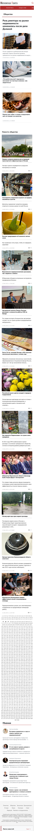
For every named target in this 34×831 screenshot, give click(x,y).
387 (24, 659)
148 (12, 631)
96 (13, 625)
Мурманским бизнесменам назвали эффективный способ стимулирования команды (14, 599)
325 (32, 651)
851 (15, 715)
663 (32, 692)
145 (5, 631)
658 (19, 692)
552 (15, 679)
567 (19, 681)
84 (23, 623)
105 (2, 626)
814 (19, 710)
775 (19, 706)
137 (17, 629)
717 (5, 700)
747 (15, 703)
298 (29, 648)
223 (5, 640)
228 (17, 640)
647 (24, 690)
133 (7, 629)
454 (29, 667)
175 (15, 634)
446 (10, 667)
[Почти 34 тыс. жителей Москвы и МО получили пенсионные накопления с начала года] (17, 339)
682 (15, 695)
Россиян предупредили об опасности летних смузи (16, 237)
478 (24, 670)
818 (29, 710)
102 (26, 625)
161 (12, 632)
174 (12, 634)
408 (12, 662)
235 (2, 642)
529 (22, 676)
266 (15, 645)
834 (5, 714)
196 (2, 637)
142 (29, 629)
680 (10, 695)
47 (14, 619)
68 (26, 621)
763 (22, 704)
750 (22, 703)
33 (21, 617)
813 (17, 710)
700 (27, 696)
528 (19, 676)
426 (24, 664)
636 (29, 689)
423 (17, 664)
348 (24, 654)
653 (7, 692)
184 (5, 635)
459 (10, 668)
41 (4, 619)
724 (22, 700)
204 (22, 637)
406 (7, 662)
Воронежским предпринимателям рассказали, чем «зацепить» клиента (16, 272)
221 (32, 639)
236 (5, 642)
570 (27, 681)
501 (17, 673)
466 (27, 668)
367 (7, 657)
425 (22, 664)
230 (22, 640)
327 (5, 653)
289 (7, 648)
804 (27, 709)
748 (17, 703)
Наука (13, 808)
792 (29, 707)
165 (22, 632)
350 (29, 654)
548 (5, 679)
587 (5, 684)
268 (19, 645)
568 (22, 681)
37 (28, 617)
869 (27, 717)
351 (32, 654)
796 (7, 709)
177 (19, 634)
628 (10, 689)
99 (18, 625)
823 (10, 712)
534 (2, 678)
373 (22, 657)
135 (12, 629)
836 (10, 714)
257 (24, 643)
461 (15, 668)
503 (22, 673)
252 (12, 643)
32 (19, 617)
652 (5, 692)
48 (16, 619)
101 (23, 625)
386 (22, 659)
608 (24, 685)
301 (5, 650)
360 (22, 656)
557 (27, 679)
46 (12, 619)
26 (9, 617)
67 (24, 621)
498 (10, 673)
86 (26, 623)
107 (7, 626)
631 (17, 689)
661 (27, 692)
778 (27, 706)
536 (7, 678)
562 (7, 681)
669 (15, 693)
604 (15, 685)
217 (22, 639)
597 (29, 684)
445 (7, 667)
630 (15, 689)
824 (12, 712)
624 (32, 687)
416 (32, 662)
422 (15, 664)
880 (22, 718)
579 (17, 682)
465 (24, 668)
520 (32, 675)
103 (28, 625)
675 (29, 693)
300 (2, 650)
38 (30, 617)
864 (15, 717)
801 (19, 709)
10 (12, 616)
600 (5, 685)
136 (15, 629)
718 (7, 700)
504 (24, 673)
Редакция (9, 810)
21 (31, 616)
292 (15, 648)
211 (7, 639)
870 (29, 717)
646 (22, 690)
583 (27, 682)
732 (10, 701)
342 (10, 654)
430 (2, 665)
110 (15, 626)
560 (2, 681)
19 (28, 616)
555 (22, 679)
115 (27, 626)
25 (7, 617)
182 (32, 634)
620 (22, 687)
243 (22, 642)
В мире (6, 808)
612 (2, 687)
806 (32, 709)
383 (15, 659)
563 (10, 681)
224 (7, 640)
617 (15, 687)
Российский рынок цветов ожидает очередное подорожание (16, 393)
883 (29, 718)
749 (19, 703)
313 (2, 651)
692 (7, 696)
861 (7, 717)
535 (5, 678)
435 (15, 665)
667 (10, 693)
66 (22, 621)
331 (15, 653)
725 (24, 700)
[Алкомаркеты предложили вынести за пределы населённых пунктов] (17, 184)
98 (17, 625)
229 (19, 640)
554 (19, 679)
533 (32, 676)
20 (29, 616)
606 (19, 685)
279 (15, 646)
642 (12, 690)
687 (27, 695)
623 (29, 687)
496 (5, 673)
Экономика (20, 805)
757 (7, 704)
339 (2, 654)
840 (19, 714)
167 (27, 632)
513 (15, 675)
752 (27, 703)
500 (15, 673)
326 (2, 653)
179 (24, 634)
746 (12, 703)
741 (32, 701)
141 (27, 629)
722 (17, 700)
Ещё (28, 829)
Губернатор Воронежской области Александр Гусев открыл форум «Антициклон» (16, 476)
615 (10, 687)
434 (12, 665)
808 (5, 710)
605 (17, 685)
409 (15, 662)
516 (22, 675)
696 (17, 696)
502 (19, 673)
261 (2, 645)
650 (32, 690)
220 (29, 639)
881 (24, 718)
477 (22, 670)
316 (10, 651)
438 (22, 665)
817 (27, 710)
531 (27, 676)
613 (5, 687)
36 (26, 617)
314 (5, 651)
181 (29, 634)
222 (2, 640)
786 (15, 707)
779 (29, 706)
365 (2, 657)
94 (10, 625)
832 (32, 712)
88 (30, 623)
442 (32, 665)
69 (28, 621)
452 (24, 667)
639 (5, 690)
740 (29, 701)
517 (24, 675)
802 (22, 709)
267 (17, 645)
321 (22, 651)
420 (10, 664)
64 (19, 621)
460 (12, 668)
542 (22, 678)
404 (2, 662)
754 (32, 703)
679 (7, 695)
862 (10, 717)
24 (5, 617)
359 (19, 656)
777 (24, 706)
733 (12, 701)
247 (32, 642)
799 (15, 709)
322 (24, 651)
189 (17, 635)
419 (7, 664)
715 (32, 698)
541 (19, 678)
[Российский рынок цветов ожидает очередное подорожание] (17, 379)
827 (19, 712)
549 (7, 679)
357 (15, 656)
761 (17, 704)
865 (17, 717)
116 (29, 626)
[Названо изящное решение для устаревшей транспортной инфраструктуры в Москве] (17, 146)
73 (4, 623)
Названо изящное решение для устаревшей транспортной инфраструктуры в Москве (15, 160)
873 (5, 718)
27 (11, 617)
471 (7, 670)
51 (21, 619)
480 (29, 670)
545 (29, 678)
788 (19, 707)
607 (22, 685)
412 (22, 662)
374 (24, 657)
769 (5, 706)
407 (10, 662)
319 (17, 651)
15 (21, 616)
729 (2, 701)
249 (5, 643)
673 (24, 693)
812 (15, 710)
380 (7, 659)
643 (15, 690)
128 (27, 628)
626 (5, 689)
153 (24, 631)
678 (5, 695)
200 (12, 637)
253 (15, 643)
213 (12, 639)
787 (17, 707)
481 (32, 670)
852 (17, 715)
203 (19, 637)
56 (30, 619)
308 (22, 650)
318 (15, 651)
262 (5, 645)
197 (5, 637)
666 (7, 693)
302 (7, 650)
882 (27, 718)
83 (21, 623)
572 (32, 681)
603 (12, 685)
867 (22, 717)
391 (2, 660)
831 (29, 712)
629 (12, 689)
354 (7, 656)
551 (12, 679)
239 (12, 642)
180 (27, 634)
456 (2, 668)
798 (12, 709)
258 (27, 643)
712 (24, 698)
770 (7, 706)
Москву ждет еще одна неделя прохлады (15, 516)
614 (7, 687)
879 (19, 718)
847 (5, 715)
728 (32, 700)
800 (17, 709)
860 (5, 717)
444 (5, 667)
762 (19, 704)
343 (12, 654)
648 (27, 690)
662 (29, 692)
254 (17, 643)
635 (27, 689)
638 (2, 690)
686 (24, 695)
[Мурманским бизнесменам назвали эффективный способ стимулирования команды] (17, 584)
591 (15, 684)
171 (5, 634)
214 (15, 639)
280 (17, 646)
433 (10, 665)
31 (18, 617)
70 (29, 621)
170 (2, 634)
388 (27, 659)
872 (2, 718)
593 (19, 684)
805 (29, 709)
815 (22, 710)
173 (10, 634)
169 (32, 632)
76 (9, 623)
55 (28, 619)
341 (7, 654)
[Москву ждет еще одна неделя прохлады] (17, 503)
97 (15, 625)
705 (7, 698)
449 (17, 667)
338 (32, 653)
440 (27, 665)
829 (24, 712)
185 (7, 635)
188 (15, 635)
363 (29, 656)
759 (12, 704)
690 (2, 696)
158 (5, 632)
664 (2, 693)
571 (29, 681)
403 (32, 660)
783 (7, 707)
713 (27, 698)
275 (5, 646)
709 (17, 698)
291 (12, 648)
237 (7, 642)
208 (32, 637)
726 (27, 700)
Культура (20, 808)
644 (17, 690)
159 (7, 632)
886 (18, 720)
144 (2, 631)
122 (12, 628)
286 (32, 646)
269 (22, 645)
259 (29, 643)
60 (12, 621)
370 (15, 657)
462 (17, 668)
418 (5, 664)
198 (7, 637)
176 (17, 634)
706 (10, 698)
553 (17, 679)
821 (5, 712)
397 (17, 660)
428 (29, 664)
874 (7, 718)
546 (32, 678)
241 (17, 642)
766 (29, 704)
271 (27, 645)
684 (19, 695)
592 (17, 684)
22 (2, 617)
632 (19, 689)
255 (19, 643)
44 (9, 619)
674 (27, 693)
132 (5, 629)
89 (32, 623)
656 (15, 692)
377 (32, 657)
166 (24, 632)
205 (24, 637)
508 (2, 675)
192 (24, 635)
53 (25, 619)
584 (29, 682)
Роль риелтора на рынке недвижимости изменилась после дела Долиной (16, 24)
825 (15, 712)
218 (24, 639)
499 (12, 673)
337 (29, 653)
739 (27, 701)
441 (29, 665)
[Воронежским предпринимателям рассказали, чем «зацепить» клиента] (17, 260)
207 (29, 637)
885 (16, 720)
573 (2, 682)
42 (5, 619)
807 (2, 710)
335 (24, 653)
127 (24, 628)
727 (29, 700)
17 (24, 616)
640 (7, 690)
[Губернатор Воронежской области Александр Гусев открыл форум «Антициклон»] (17, 462)
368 (10, 657)
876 (12, 718)
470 (5, 670)
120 (7, 628)
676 (32, 693)
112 (19, 626)
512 (12, 675)
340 (5, 654)
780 (32, 706)
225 (10, 640)
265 (12, 645)
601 (7, 685)
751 (24, 703)
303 (10, 650)
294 (19, 648)
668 (12, 693)
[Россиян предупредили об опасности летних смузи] (17, 223)
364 (32, 656)
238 (10, 642)
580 (19, 682)
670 (17, 693)
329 (10, 653)
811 (12, 710)
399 (22, 660)
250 (7, 643)
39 (32, 617)
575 (7, 682)
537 (10, 678)
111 (17, 626)
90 (3, 625)
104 (31, 625)
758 (10, 704)
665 (5, 693)
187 (12, 635)
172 (7, 634)
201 (15, 637)
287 (2, 648)
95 (11, 625)
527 (17, 676)
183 (2, 635)
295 (22, 648)
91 (4, 625)
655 (12, 692)
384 (17, 659)
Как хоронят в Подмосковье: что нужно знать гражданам (16, 436)
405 (5, 662)
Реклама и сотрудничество (20, 810)
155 (29, 631)
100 (21, 625)
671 (19, 693)
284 (27, 646)
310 (27, 650)
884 (32, 718)
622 (27, 687)
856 (27, 715)
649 (29, 690)
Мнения (7, 723)
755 (2, 704)
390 (32, 659)
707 (12, 698)
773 (15, 706)
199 (10, 637)
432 (7, 665)
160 (10, 632)
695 (15, 696)
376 (29, 657)
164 (19, 632)
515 (19, 675)
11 (14, 616)
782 (5, 707)
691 (5, 696)
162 (15, 632)
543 (24, 678)
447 (12, 667)
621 (24, 687)
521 (2, 676)
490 (22, 671)
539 (15, 678)
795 (5, 709)
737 (22, 701)
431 (5, 665)
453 (27, 667)
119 (5, 628)
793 (32, 707)
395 (12, 660)
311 (29, 650)
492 (27, 671)
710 (19, 698)
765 (27, 704)
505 (27, 673)
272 (29, 645)
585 (32, 682)
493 (29, 671)
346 (19, 654)
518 (27, 675)
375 (27, 657)
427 (27, 664)
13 (17, 616)
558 (29, 679)
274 (2, 646)
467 (29, 668)
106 (5, 626)
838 (15, 714)
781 (2, 707)
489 (19, 671)
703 (2, 698)
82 (19, 623)
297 (27, 648)
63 (17, 621)
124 (17, 628)
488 (17, 671)
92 (6, 625)
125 (19, 628)
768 (2, 706)
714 (29, 698)
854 (22, 715)
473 (12, 670)
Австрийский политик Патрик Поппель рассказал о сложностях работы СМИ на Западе (14, 312)
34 (23, 617)
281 (19, 646)
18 (26, 616)
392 (5, 660)
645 (19, 690)
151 (19, 631)
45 (11, 619)
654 (10, 692)
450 (19, 667)
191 (22, 635)
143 (32, 629)
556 (24, 679)
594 (22, 684)
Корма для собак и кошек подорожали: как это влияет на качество (16, 115)
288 (5, 648)
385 (19, 659)
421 (12, 664)
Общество (22, 8)
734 (15, 701)
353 (5, 656)
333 (19, 653)
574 (5, 682)
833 (2, 714)
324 (29, 651)
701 (29, 696)
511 (10, 675)
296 (24, 648)
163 (17, 632)
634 (24, 689)
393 (7, 660)
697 (19, 696)
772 (12, 706)
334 (22, 653)
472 (10, 670)
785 (12, 707)
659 (22, 692)
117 (32, 626)
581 (22, 682)
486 (12, 671)
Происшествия (28, 805)
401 (27, 660)
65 (21, 621)
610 (29, 685)
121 (10, 628)
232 (27, 640)
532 (29, 676)
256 (22, 643)
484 (7, 671)
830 (27, 712)
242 (19, 642)
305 (15, 650)
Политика (10, 8)
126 (22, 628)
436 (17, 665)
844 (29, 714)
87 (28, 623)
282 (22, 646)
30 (16, 617)
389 (29, 659)
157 (2, 632)
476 (19, 670)
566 (17, 681)
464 (22, 668)
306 (17, 650)
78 (12, 623)
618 (17, 687)
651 (2, 692)
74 (5, 623)
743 (5, 703)
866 (19, 717)
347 (22, 654)
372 (19, 657)
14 (19, 616)
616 (12, 687)
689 (32, 695)
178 (22, 634)
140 (24, 629)
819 (32, 710)
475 (17, 670)
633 (22, 689)
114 (24, 626)
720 (12, 700)
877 (15, 718)
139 (22, 629)
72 (2, 623)
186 (10, 635)
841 (22, 714)
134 (10, 629)
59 (10, 621)
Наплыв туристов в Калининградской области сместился (16, 558)
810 (10, 710)
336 (27, 653)
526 (15, 676)
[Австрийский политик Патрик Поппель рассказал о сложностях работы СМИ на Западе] (17, 297)
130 (32, 628)
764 (24, 704)
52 (23, 619)
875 (10, 718)
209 (2, 639)
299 (32, 648)
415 (29, 662)
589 (10, 684)
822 (7, 712)
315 (7, 651)
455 (32, 667)
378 (2, 659)
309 (24, 650)
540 (17, 678)
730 (5, 701)
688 (29, 695)
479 (27, 670)
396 (15, 660)
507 (32, 673)
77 (11, 623)
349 (27, 654)
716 (2, 700)
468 (32, 668)
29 (14, 617)
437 (19, 665)
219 (27, 639)
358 (17, 656)
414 (27, 662)
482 (2, 671)
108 (10, 626)
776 (22, 706)
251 (10, 643)
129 (29, 628)
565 (15, 681)
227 (15, 640)
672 (22, 693)
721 (15, 700)
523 (7, 676)
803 (24, 709)
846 (2, 715)
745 (10, 703)
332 (17, 653)
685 (22, 695)
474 (15, 670)
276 (7, 646)
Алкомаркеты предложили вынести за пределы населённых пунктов (17, 198)
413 (24, 662)
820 (2, 712)
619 (19, 687)
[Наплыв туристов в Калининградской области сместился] (17, 544)
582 (24, 682)
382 (12, 659)
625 (2, 689)
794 (2, 709)
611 (32, 685)
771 (10, 706)
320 (19, 651)
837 (12, 714)
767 (32, 704)
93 (8, 625)
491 (24, 671)
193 (27, 635)
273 (32, 645)
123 (15, 628)
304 (12, 650)
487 (15, 671)
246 (29, 642)
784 (10, 707)
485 (10, 671)
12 (15, 616)
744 (7, 703)
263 (7, 645)
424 (19, 664)
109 (12, 626)
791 (27, 707)
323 (27, 651)
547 (2, 679)
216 (19, 639)
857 (29, 715)
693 (10, 696)
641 (10, 690)
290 (10, 648)
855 (24, 715)
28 (12, 617)
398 (19, 660)
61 (14, 621)
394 (10, 660)
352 (2, 656)
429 (32, 664)
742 (2, 703)
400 (24, 660)
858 (32, 715)
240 (15, 642)
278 (12, 646)
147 (10, 631)
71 (31, 621)
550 (10, 679)
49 (18, 619)
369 (12, 657)
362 (27, 656)
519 (29, 675)
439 (24, 665)
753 (29, 703)
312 (32, 650)
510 (7, 675)
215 (17, 639)
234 (32, 640)
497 (7, 673)
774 (17, 706)
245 (27, 642)
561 (5, 681)
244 (24, 642)
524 (10, 676)
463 (19, 668)
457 (5, 668)
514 (17, 675)
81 (18, 623)
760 (15, 704)
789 (22, 707)
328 (7, 653)
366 (5, 657)
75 (7, 623)
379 (5, 659)
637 (32, 689)
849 (10, 715)
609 (27, 685)
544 (27, 678)
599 (2, 685)
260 (32, 643)
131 (2, 629)
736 (19, 701)
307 (19, 650)
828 (22, 712)
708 (15, 698)
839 (17, 714)
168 (29, 632)
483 (5, 671)
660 (24, 692)
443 (2, 667)
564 (12, 681)
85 (25, 623)
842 (24, 714)
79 (14, 623)
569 (24, 681)
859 (2, 717)
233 (29, 640)
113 (22, 626)
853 (19, 715)
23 (4, 617)
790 (24, 707)
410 (17, 662)
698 (22, 696)
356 (12, 656)
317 (12, 651)
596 (27, 684)
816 (24, 710)
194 (29, 635)
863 (12, 717)
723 (19, 700)
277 (10, 646)
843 (27, 714)
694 (12, 696)
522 (5, 676)
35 (25, 617)
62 (15, 621)
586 (2, 684)
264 (10, 645)
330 (12, 653)
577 (12, 682)
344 (15, 654)
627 (7, 689)
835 (7, 714)
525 (12, 676)
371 (17, 657)
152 (22, 631)
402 (29, 660)
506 (29, 673)
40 (2, 619)
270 (24, 645)
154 (27, 631)
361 (24, 656)
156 (32, 631)
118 (2, 628)
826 (17, 712)
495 (2, 673)
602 (10, 685)
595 (24, 684)
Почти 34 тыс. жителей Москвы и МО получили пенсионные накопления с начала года (16, 353)
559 (32, 679)
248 (2, 643)
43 (7, 619)
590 (12, 684)
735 (17, 701)
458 (7, 668)
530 (24, 676)
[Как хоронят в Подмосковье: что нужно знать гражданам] (17, 422)
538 (12, 678)
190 (19, 635)
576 (10, 682)
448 (15, 667)
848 (7, 715)
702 (32, 696)
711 (22, 698)
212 (10, 639)
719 (10, 700)
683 (17, 695)
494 (32, 671)
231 (24, 640)
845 (32, 714)
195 (32, 635)
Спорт (27, 808)
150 (17, 631)
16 (22, 616)
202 (17, 637)
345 (17, 654)
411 (19, 662)
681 (12, 695)
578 (15, 682)
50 (19, 619)
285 (29, 646)
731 (7, 701)
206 (27, 637)
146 (7, 631)
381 (10, 659)
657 (17, 692)
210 (5, 639)
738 (24, 701)
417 (2, 664)
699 (24, 696)
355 (10, 656)
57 (32, 619)
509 (5, 675)
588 (7, 684)
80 (16, 623)
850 (12, 715)
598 (32, 684)
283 (24, 646)
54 (26, 619)
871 (32, 717)
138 (19, 629)
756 (5, 704)
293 (17, 648)
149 (15, 631)
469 (2, 670)
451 (22, 667)
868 (24, 717)
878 (17, 718)
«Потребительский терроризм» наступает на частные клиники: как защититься (15, 80)
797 (10, 709)
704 (5, 698)
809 (7, 710)
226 (12, 640)
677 (2, 695)
